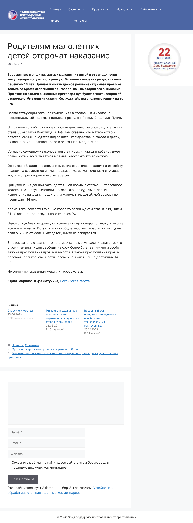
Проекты (98, 9)
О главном (32, 345)
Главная (55, 9)
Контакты (80, 20)
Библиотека (149, 9)
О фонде (74, 9)
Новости (122, 9)
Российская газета (75, 281)
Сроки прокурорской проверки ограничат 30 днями (47, 349)
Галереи (55, 20)
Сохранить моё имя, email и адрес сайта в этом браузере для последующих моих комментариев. (60, 465)
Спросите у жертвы (20, 310)
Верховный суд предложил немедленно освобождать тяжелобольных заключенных (100, 318)
